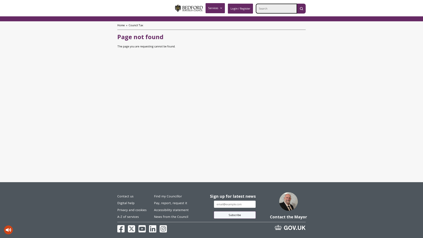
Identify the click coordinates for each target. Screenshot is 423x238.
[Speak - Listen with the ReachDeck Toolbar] (8, 229)
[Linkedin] (152, 228)
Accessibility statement (171, 210)
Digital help (126, 203)
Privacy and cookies (132, 210)
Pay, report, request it (170, 203)
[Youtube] (142, 228)
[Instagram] (163, 228)
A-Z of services (128, 217)
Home (121, 25)
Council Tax (136, 25)
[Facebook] (121, 228)
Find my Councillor (168, 196)
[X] (131, 228)
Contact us (125, 196)
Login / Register (240, 8)
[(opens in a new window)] (290, 227)
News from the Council (171, 217)
